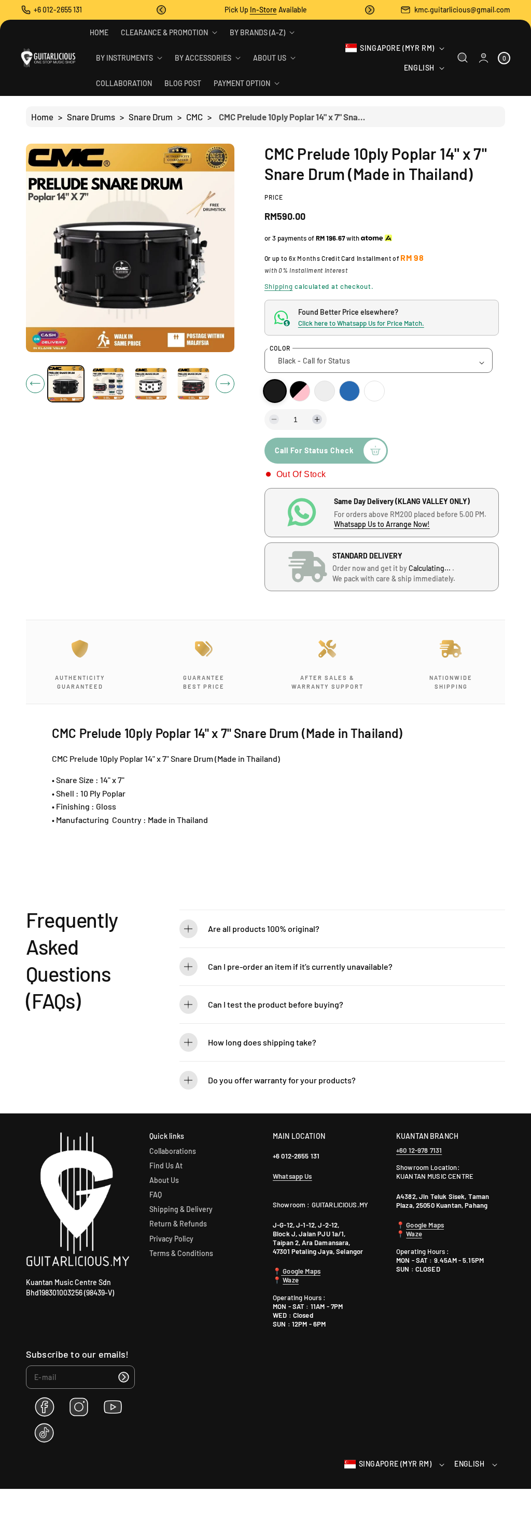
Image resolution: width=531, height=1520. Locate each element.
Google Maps (300, 1271)
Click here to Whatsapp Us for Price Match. (361, 323)
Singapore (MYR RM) (397, 48)
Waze (291, 1280)
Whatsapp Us (292, 1176)
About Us (164, 1180)
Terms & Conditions (181, 1253)
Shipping (278, 286)
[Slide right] (225, 383)
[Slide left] (35, 383)
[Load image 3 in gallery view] (150, 384)
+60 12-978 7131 (419, 1150)
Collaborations (172, 1151)
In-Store (263, 9)
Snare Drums (91, 116)
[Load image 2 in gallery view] (108, 384)
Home (42, 116)
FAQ (155, 1194)
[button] (161, 10)
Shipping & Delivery (181, 1209)
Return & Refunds (178, 1223)
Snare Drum (151, 116)
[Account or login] (483, 58)
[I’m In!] (123, 1377)
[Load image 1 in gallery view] (66, 383)
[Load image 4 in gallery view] (193, 384)
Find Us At (166, 1165)
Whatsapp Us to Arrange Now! (382, 524)
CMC (194, 116)
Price (273, 197)
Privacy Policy (171, 1238)
